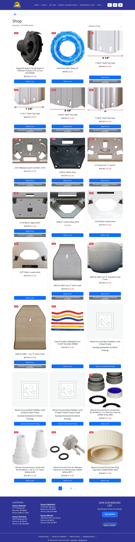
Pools (44, 5)
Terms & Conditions (59, 537)
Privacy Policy (44, 537)
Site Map (74, 540)
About (36, 5)
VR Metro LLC (82, 540)
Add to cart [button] (30, 81)
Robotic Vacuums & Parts (68, 5)
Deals (99, 5)
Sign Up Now (110, 514)
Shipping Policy (88, 537)
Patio (92, 5)
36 (71, 488)
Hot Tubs (52, 5)
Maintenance (85, 5)
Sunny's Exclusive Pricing (105, 366)
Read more (105, 77)
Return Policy (75, 537)
